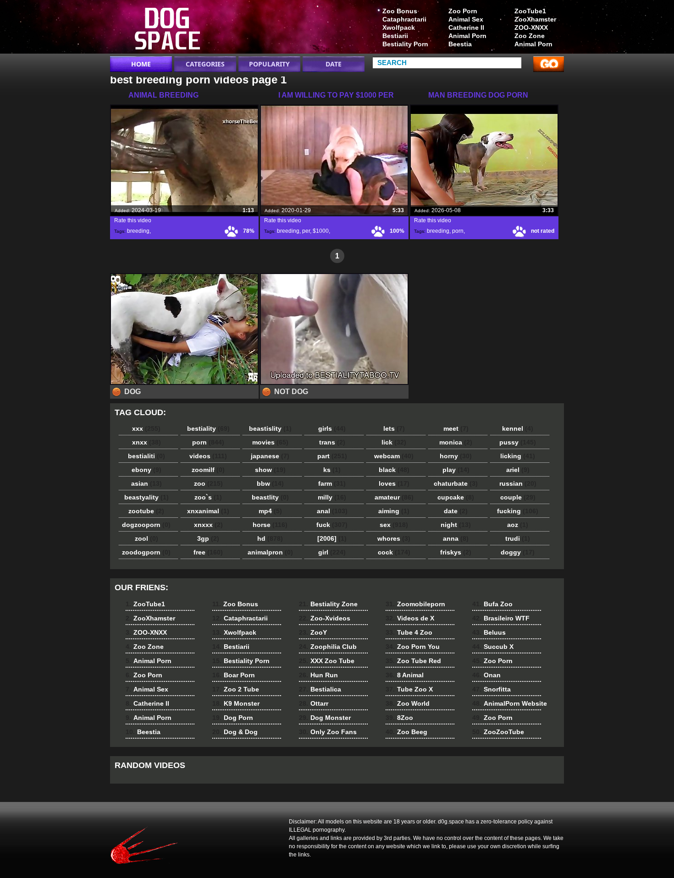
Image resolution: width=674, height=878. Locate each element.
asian (146, 483)
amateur (394, 497)
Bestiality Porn (405, 44)
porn (458, 231)
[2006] (332, 538)
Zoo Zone (529, 35)
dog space (168, 29)
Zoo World (408, 703)
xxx (146, 428)
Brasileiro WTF (501, 618)
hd (270, 538)
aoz (517, 524)
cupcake (455, 497)
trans (332, 442)
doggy (518, 552)
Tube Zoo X (409, 689)
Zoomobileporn (415, 604)
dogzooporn (146, 524)
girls (332, 428)
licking (517, 456)
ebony (146, 469)
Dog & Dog (235, 731)
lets (394, 428)
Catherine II (466, 27)
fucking (517, 511)
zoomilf (208, 469)
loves (394, 483)
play (456, 469)
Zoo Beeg (406, 731)
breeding (138, 231)
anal (332, 511)
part (332, 456)
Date (334, 64)
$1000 (321, 231)
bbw (270, 483)
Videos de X (410, 618)
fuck (332, 524)
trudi (517, 538)
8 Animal (405, 675)
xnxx (146, 442)
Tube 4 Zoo (409, 632)
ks (332, 469)
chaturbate (456, 483)
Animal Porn (533, 44)
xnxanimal (208, 511)
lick (393, 442)
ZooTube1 (530, 11)
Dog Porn (232, 717)
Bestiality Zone (328, 604)
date (456, 511)
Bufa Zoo (492, 604)
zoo (208, 483)
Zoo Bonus (399, 11)
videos (208, 456)
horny (456, 456)
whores (393, 538)
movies (270, 442)
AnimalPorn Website (509, 703)
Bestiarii (395, 35)
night (456, 524)
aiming (393, 511)
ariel (518, 469)
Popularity (269, 64)
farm (332, 483)
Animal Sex (465, 19)
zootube (146, 511)
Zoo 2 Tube (235, 689)
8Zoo (399, 717)
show (270, 469)
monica (455, 442)
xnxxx (208, 524)
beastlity (270, 497)
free (208, 552)
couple (518, 497)
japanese (270, 456)
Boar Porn (233, 675)
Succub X (493, 646)
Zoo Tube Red (413, 660)
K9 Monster (236, 703)
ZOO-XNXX (531, 27)
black (394, 469)
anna (456, 538)
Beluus (489, 632)
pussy (517, 442)
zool (146, 538)
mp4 (270, 511)
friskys (455, 552)
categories (205, 64)
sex (394, 524)
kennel (517, 428)
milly (332, 497)
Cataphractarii (404, 19)
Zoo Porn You (413, 646)
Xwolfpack (398, 27)
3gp (208, 538)
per (306, 231)
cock (394, 552)
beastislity (270, 428)
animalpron (270, 552)
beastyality (146, 497)
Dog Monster (325, 717)
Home (141, 64)
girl (332, 552)
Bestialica (320, 689)
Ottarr (313, 703)
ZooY (313, 632)
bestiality (208, 428)
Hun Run (318, 675)
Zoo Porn (462, 11)
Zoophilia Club (328, 646)
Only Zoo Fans (328, 731)
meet (456, 428)
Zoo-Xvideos (324, 618)
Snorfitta (491, 689)
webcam (394, 456)
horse (270, 524)
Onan (486, 675)
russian (517, 483)
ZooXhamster (535, 19)
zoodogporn (146, 552)
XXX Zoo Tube (326, 660)
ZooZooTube (498, 731)
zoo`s (208, 497)
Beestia (460, 44)
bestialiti (146, 456)
